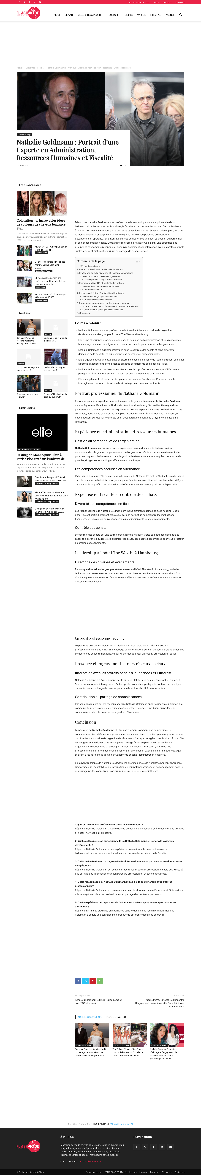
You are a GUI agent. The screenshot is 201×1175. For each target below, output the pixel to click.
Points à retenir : (92, 266)
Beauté (69, 15)
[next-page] (82, 1065)
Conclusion (84, 313)
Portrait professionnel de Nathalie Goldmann (101, 269)
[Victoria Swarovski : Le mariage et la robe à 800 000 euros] (24, 298)
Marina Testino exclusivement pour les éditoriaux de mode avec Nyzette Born (51, 495)
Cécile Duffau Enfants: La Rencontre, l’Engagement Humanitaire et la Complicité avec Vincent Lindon (159, 1003)
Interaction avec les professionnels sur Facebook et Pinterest (111, 306)
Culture (114, 15)
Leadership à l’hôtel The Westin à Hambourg (101, 293)
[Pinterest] (24, 2)
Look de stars (41, 253)
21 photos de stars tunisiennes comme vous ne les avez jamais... (50, 265)
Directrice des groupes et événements (101, 296)
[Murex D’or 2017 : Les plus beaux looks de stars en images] (24, 250)
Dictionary (154, 1172)
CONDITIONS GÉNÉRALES (115, 1172)
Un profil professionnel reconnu (98, 299)
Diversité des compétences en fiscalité (101, 286)
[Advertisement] (100, 44)
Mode (57, 15)
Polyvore (143, 1172)
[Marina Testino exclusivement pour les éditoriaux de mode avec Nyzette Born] (24, 496)
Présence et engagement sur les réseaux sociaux (104, 303)
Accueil (20, 67)
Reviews (132, 1172)
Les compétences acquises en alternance (103, 279)
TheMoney (167, 1172)
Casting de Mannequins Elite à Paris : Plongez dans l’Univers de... (42, 457)
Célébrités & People (90, 15)
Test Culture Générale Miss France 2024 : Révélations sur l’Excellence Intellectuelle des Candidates (128, 1052)
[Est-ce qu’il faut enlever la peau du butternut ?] (56, 383)
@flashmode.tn (121, 1123)
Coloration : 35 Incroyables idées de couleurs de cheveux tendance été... (41, 224)
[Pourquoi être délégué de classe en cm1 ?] (29, 357)
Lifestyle (155, 15)
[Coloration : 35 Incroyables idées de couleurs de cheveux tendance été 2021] (42, 203)
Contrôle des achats (93, 289)
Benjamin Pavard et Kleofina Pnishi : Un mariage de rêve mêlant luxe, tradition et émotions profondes (91, 1052)
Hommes (128, 15)
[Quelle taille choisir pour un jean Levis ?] (56, 357)
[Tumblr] (29, 2)
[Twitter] (34, 2)
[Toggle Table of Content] (135, 261)
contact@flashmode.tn (89, 1161)
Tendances (167, 2)
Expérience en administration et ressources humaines (106, 273)
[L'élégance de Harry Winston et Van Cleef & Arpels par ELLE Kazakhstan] (24, 512)
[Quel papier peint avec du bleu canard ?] (56, 327)
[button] (180, 15)
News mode (40, 287)
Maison (141, 15)
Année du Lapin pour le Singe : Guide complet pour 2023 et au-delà (98, 1002)
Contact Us (179, 2)
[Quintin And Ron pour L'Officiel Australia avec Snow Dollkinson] (24, 481)
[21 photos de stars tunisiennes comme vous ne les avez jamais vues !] (24, 265)
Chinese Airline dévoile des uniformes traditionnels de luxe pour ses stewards (50, 281)
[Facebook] (19, 2)
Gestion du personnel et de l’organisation (101, 276)
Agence (157, 2)
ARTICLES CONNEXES (90, 1016)
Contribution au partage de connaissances (103, 309)
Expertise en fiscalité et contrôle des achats (101, 283)
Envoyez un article (93, 1172)
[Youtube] (39, 2)
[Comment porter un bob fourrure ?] (29, 383)
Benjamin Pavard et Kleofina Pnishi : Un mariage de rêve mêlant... (28, 341)
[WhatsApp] (100, 981)
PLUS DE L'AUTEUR (116, 1016)
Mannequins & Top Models (29, 449)
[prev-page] (77, 1065)
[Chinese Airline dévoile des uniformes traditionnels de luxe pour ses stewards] (24, 281)
